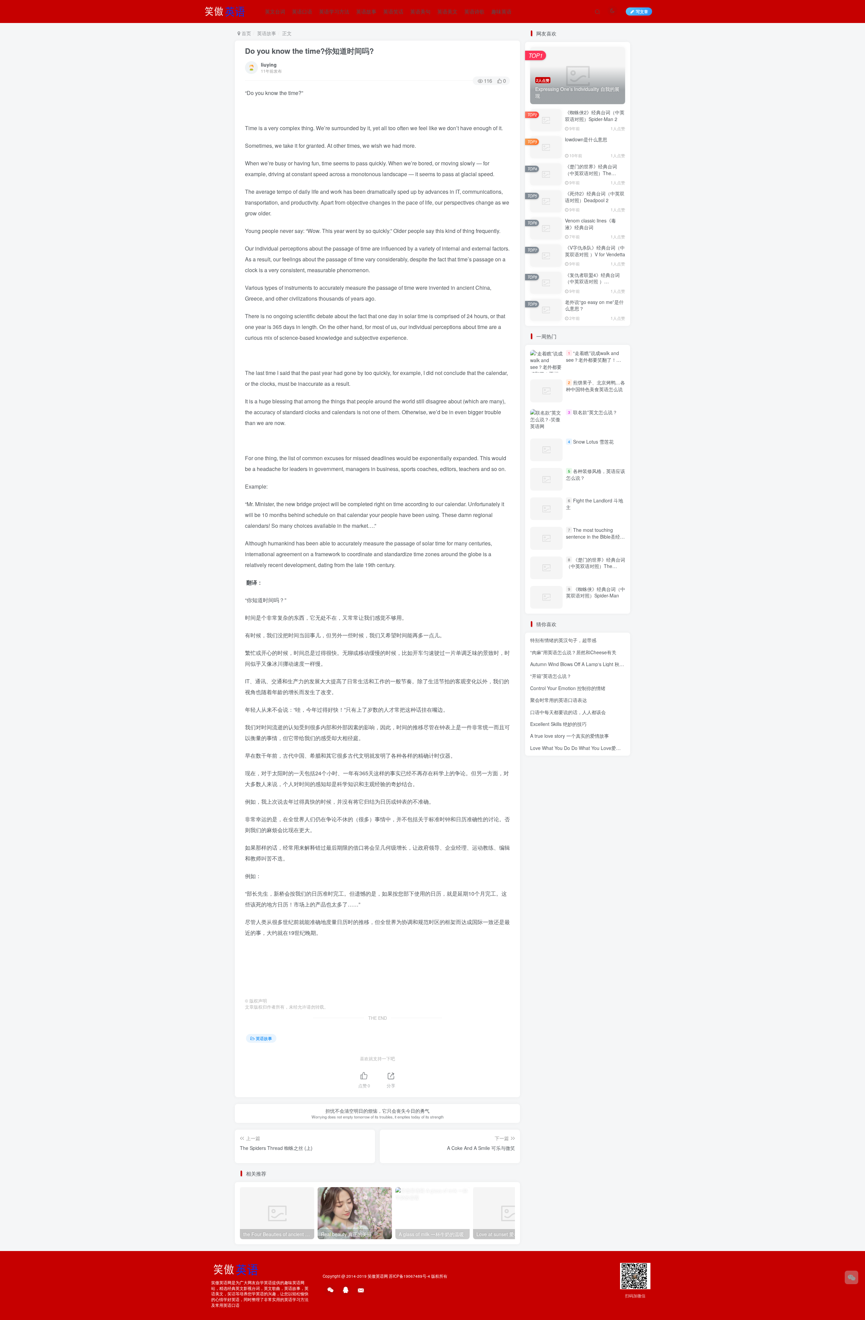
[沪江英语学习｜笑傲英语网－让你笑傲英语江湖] (227, 10)
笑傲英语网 (378, 1276)
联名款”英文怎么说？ (595, 412)
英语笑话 (393, 11)
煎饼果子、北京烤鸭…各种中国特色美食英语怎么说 (595, 386)
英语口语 (302, 11)
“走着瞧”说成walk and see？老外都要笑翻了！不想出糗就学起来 (593, 360)
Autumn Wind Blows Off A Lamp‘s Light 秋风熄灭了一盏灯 (591, 664)
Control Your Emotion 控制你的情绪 (568, 688)
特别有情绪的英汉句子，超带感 (563, 640)
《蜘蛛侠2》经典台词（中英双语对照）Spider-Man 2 (594, 115)
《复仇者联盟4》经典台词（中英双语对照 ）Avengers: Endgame (592, 281)
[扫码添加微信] (851, 1277)
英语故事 (366, 11)
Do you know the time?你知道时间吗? (309, 50)
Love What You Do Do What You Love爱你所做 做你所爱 (590, 748)
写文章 (642, 11)
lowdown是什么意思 (586, 139)
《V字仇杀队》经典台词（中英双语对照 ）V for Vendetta (595, 251)
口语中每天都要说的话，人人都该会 (568, 712)
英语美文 (447, 11)
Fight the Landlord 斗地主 (594, 504)
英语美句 (420, 11)
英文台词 (275, 11)
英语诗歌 (474, 11)
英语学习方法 (334, 11)
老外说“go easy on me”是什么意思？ (594, 305)
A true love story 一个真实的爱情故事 (569, 735)
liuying (269, 64)
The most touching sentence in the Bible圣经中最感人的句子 (595, 536)
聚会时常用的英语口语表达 (558, 700)
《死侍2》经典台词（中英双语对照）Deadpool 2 (594, 197)
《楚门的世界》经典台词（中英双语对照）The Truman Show (591, 173)
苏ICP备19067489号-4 (409, 1276)
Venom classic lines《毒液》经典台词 (590, 224)
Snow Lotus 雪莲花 (593, 441)
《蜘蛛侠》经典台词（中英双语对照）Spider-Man (595, 592)
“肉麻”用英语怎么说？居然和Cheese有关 (573, 652)
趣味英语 (501, 11)
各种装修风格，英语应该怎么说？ (595, 474)
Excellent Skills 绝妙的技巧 (558, 724)
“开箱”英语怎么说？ (550, 676)
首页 (245, 33)
